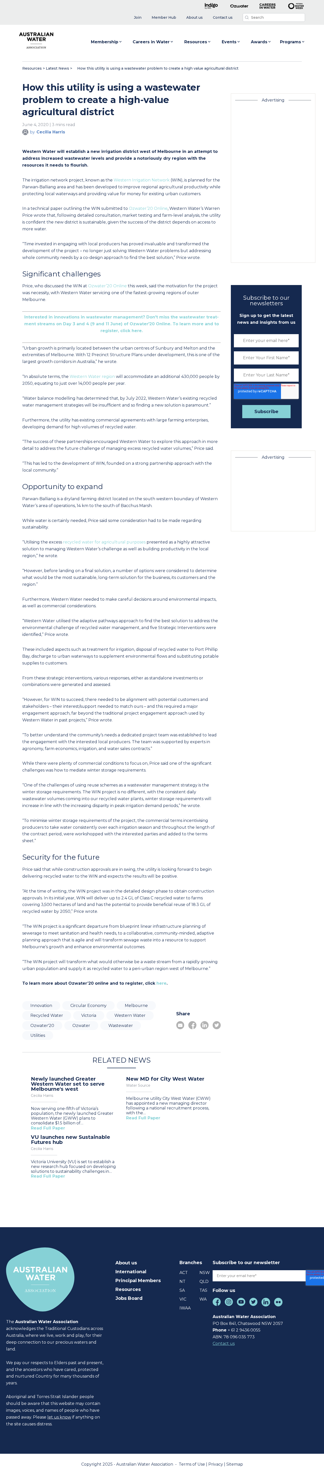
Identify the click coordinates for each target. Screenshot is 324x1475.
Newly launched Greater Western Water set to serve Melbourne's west (68, 1084)
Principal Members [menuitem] (138, 1280)
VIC (182, 1299)
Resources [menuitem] (128, 1289)
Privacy (216, 1464)
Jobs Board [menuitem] (129, 1298)
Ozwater (81, 1025)
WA (203, 1299)
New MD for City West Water (165, 1079)
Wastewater (120, 1025)
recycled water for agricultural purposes (104, 542)
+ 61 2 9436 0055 (244, 1330)
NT (182, 1281)
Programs (290, 41)
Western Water (130, 1015)
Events (229, 41)
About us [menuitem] (126, 1263)
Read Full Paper (48, 1128)
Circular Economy (88, 1005)
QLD (204, 1281)
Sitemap (234, 1464)
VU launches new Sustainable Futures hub (70, 1139)
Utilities (37, 1035)
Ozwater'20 (42, 1025)
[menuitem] (137, 17)
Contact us (224, 1343)
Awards (259, 41)
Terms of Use (192, 1464)
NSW (204, 1272)
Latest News (57, 68)
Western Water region (92, 376)
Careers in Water (151, 41)
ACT (183, 1272)
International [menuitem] (130, 1272)
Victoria (88, 1015)
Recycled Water (46, 1015)
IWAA (185, 1308)
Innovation (41, 1005)
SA (182, 1290)
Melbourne (136, 1005)
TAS (203, 1290)
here (161, 983)
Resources (195, 41)
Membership (104, 41)
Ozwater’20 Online (148, 208)
